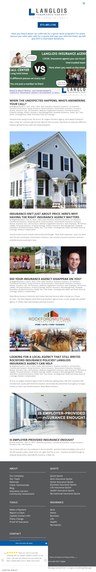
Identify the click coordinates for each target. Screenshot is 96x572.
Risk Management (45, 112)
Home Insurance (47, 108)
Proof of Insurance (19, 521)
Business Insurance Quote (63, 484)
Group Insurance (34, 108)
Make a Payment (18, 509)
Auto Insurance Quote (61, 478)
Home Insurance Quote (61, 482)
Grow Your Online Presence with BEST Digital (48, 561)
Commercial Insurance (18, 108)
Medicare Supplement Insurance (51, 110)
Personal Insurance (72, 110)
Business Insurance (60, 106)
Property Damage (16, 112)
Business (54, 515)
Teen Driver (48, 227)
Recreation (55, 525)
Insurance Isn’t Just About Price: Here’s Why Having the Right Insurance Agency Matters (44, 215)
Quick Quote (56, 475)
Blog (12, 488)
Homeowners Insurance (63, 108)
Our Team (15, 478)
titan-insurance (17, 442)
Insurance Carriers (19, 491)
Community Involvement (22, 493)
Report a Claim (17, 512)
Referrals (14, 482)
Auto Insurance (46, 106)
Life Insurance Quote (60, 487)
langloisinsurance (18, 106)
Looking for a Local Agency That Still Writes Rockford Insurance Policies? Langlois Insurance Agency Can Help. (45, 360)
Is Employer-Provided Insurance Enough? (42, 440)
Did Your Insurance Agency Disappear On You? (45, 279)
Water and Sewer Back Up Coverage (41, 114)
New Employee (70, 224)
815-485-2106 (48, 24)
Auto (38, 106)
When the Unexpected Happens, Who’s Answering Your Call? (47, 102)
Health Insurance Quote (62, 490)
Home (53, 512)
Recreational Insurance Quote (65, 493)
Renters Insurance (31, 112)
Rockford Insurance (26, 227)
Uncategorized (20, 114)
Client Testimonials (19, 485)
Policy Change (17, 518)
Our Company (17, 475)
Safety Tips (74, 112)
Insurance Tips (21, 110)
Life (52, 518)
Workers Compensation (27, 229)
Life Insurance (33, 110)
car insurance (74, 106)
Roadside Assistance (61, 112)
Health (53, 521)
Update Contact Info (20, 515)
